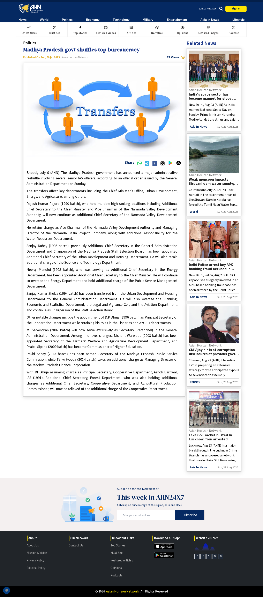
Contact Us (76, 545)
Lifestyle (238, 19)
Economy (92, 19)
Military (148, 19)
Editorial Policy (36, 568)
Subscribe (189, 515)
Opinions (116, 568)
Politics (67, 19)
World (44, 19)
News (22, 19)
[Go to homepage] (30, 8)
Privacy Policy (35, 560)
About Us (33, 545)
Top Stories (118, 545)
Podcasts (117, 575)
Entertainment (177, 19)
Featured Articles (122, 560)
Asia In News (209, 19)
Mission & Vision (37, 553)
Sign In (236, 9)
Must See (117, 553)
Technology (121, 19)
